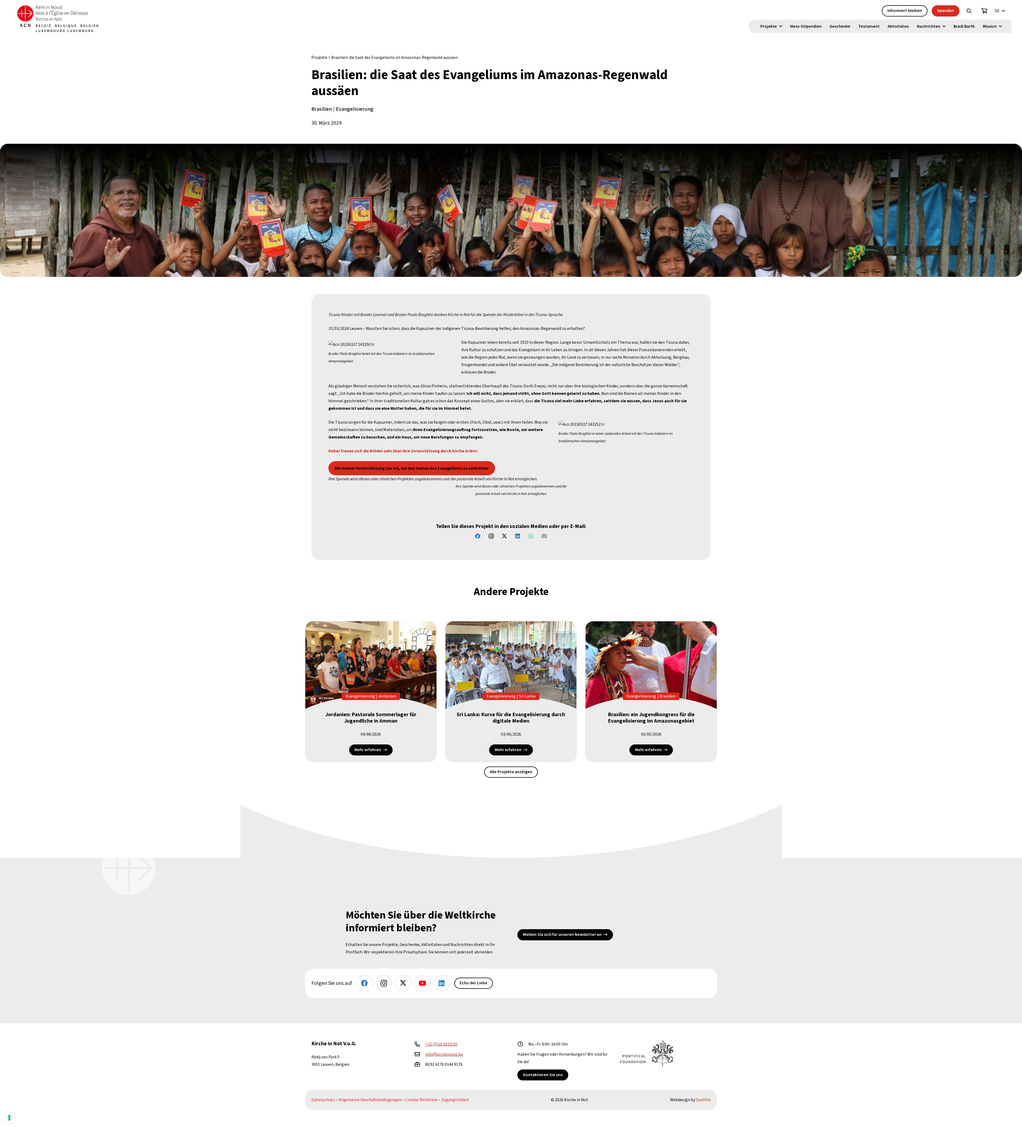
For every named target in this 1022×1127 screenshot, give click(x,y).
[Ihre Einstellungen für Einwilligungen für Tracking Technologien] (9, 1118)
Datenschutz (323, 1100)
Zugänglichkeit (455, 1100)
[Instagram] (491, 536)
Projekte (319, 57)
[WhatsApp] (531, 536)
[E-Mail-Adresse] (544, 536)
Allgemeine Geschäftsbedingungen (370, 1100)
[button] (969, 11)
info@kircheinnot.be (444, 1054)
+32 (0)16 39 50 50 (441, 1044)
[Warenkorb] (984, 11)
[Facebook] (477, 536)
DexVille (703, 1100)
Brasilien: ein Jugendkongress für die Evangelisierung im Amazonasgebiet (651, 718)
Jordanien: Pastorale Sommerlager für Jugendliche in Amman (371, 718)
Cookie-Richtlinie (422, 1100)
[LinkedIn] (517, 536)
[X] (504, 536)
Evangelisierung (354, 109)
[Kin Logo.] (57, 18)
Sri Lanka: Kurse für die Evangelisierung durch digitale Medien (511, 718)
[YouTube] (422, 983)
